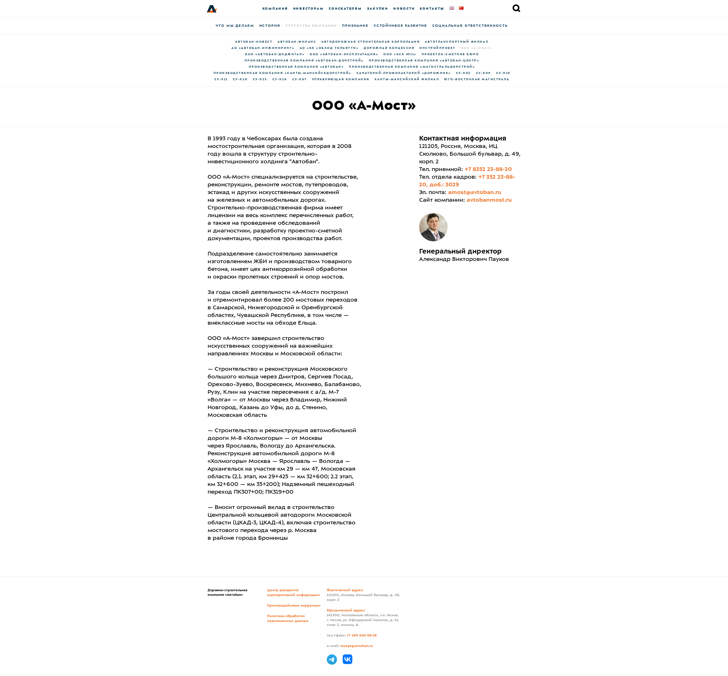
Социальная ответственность (470, 26)
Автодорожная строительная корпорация (370, 41)
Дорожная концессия (389, 48)
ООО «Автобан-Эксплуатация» (344, 54)
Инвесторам (308, 9)
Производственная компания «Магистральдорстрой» (412, 66)
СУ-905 (463, 73)
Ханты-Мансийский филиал (407, 79)
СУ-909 (483, 73)
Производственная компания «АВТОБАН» (296, 66)
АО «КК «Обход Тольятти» (329, 48)
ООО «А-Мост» (476, 48)
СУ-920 (240, 79)
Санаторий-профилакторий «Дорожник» (404, 73)
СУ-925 (260, 79)
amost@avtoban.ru (474, 192)
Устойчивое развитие (400, 26)
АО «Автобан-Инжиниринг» (263, 48)
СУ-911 (221, 79)
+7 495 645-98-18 (361, 635)
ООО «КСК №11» (400, 54)
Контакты (432, 9)
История (269, 26)
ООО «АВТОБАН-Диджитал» (275, 54)
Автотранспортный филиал (457, 41)
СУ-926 (279, 79)
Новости (404, 9)
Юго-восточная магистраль (476, 79)
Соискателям (345, 9)
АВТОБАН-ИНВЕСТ (253, 41)
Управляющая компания (340, 79)
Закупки (377, 9)
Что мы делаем (235, 26)
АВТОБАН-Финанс (297, 41)
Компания (275, 9)
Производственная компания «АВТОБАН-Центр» (424, 60)
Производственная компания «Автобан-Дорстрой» (304, 60)
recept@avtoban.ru (356, 646)
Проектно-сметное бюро (450, 54)
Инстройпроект (437, 48)
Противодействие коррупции (293, 605)
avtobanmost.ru (489, 200)
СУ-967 (299, 79)
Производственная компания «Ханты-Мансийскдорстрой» (282, 73)
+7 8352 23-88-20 (488, 169)
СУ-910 (503, 73)
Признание (355, 26)
